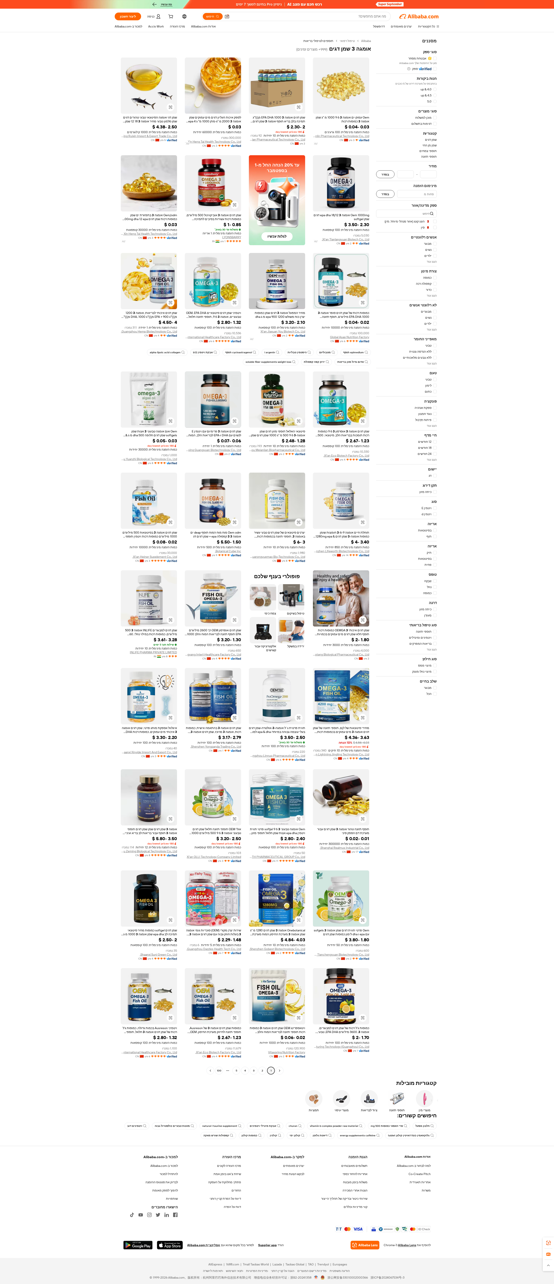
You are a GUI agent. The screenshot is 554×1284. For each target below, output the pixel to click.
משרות (426, 1190)
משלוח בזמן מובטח (355, 1182)
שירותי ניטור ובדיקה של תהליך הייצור (344, 1198)
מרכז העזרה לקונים (229, 1165)
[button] (227, 16)
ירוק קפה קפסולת (314, 361)
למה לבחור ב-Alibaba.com (414, 1165)
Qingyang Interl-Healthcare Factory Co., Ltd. (213, 654)
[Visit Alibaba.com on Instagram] (149, 1214)
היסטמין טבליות (297, 352)
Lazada (277, 1264)
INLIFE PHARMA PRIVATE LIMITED (153, 652)
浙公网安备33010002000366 (347, 1277)
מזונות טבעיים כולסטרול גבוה (172, 1125)
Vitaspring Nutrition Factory (286, 1052)
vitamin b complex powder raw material (334, 1125)
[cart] (170, 17)
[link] (548, 1243)
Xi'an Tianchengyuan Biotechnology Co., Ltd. (341, 954)
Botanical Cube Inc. (228, 551)
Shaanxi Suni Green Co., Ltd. (158, 954)
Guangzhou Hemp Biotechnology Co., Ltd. (149, 331)
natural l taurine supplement (219, 1125)
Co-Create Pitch (420, 1174)
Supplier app (267, 1245)
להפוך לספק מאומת (165, 1190)
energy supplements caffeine (357, 1135)
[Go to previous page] (279, 1071)
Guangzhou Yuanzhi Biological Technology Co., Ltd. (149, 459)
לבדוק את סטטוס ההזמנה (161, 1182)
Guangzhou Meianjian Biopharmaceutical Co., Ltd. (277, 450)
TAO (311, 1264)
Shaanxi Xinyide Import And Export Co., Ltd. (149, 752)
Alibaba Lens (407, 1245)
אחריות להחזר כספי (355, 1174)
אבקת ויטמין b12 (203, 352)
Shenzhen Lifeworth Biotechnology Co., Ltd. (341, 551)
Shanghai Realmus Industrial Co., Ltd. (344, 847)
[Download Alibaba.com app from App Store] (170, 1245)
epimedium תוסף (353, 352)
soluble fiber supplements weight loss (268, 361)
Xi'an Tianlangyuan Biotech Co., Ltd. (345, 239)
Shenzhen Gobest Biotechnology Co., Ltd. (277, 949)
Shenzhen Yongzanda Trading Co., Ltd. (215, 746)
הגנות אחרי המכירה (355, 1190)
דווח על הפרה (232, 1207)
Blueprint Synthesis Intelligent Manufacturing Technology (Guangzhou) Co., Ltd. (341, 1046)
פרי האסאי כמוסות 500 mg (387, 1125)
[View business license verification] (316, 1277)
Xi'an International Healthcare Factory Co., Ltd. (213, 337)
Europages (340, 1264)
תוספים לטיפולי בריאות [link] (318, 41)
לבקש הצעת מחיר (293, 1174)
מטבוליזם (325, 352)
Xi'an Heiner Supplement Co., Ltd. (154, 556)
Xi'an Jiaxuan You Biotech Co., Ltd (283, 331)
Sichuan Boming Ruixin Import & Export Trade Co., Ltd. (149, 136)
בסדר (385, 174)
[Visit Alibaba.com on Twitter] (158, 1214)
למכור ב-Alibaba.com (164, 1165)
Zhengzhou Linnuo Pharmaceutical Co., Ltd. (277, 755)
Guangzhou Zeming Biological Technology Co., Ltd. (149, 851)
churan (293, 1125)
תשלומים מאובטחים (354, 1165)
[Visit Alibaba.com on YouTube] (140, 1214)
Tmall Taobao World (256, 1264)
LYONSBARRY (231, 237)
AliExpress (215, 1264)
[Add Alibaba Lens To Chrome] (365, 1245)
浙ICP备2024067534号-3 (387, 1277)
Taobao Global (294, 1264)
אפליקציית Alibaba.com (203, 1245)
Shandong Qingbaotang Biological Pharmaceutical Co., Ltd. (341, 654)
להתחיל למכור (169, 1174)
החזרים (236, 1190)
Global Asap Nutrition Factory (349, 337)
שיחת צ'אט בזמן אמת (227, 1174)
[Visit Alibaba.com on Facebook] (175, 1214)
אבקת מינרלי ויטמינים (263, 1125)
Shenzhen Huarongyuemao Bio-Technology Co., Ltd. (277, 556)
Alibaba (366, 41)
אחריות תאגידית (420, 1182)
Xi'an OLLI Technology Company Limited (214, 857)
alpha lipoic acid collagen (165, 352)
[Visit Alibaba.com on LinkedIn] (166, 1214)
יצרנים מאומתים (293, 1165)
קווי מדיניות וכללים (355, 1207)
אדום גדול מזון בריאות (350, 361)
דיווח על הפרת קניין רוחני (225, 1198)
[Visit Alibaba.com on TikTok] (132, 1214)
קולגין (273, 1135)
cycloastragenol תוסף (238, 352)
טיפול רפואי (347, 41)
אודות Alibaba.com (417, 1156)
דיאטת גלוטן (320, 1135)
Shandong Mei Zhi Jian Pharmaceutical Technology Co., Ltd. (277, 139)
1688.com (232, 1264)
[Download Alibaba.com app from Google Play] (138, 1245)
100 (219, 1070)
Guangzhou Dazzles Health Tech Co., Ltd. (214, 949)
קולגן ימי (295, 1135)
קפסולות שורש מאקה (216, 1135)
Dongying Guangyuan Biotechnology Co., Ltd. (213, 450)
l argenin (269, 352)
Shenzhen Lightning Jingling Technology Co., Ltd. (341, 754)
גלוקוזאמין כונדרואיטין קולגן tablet (409, 1135)
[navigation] (406, 556)
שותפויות (172, 1198)
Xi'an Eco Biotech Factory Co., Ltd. (346, 455)
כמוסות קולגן (249, 1135)
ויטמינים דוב (134, 1125)
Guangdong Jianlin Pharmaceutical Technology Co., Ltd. (341, 136)
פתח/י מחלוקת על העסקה (224, 1182)
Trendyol (323, 1264)
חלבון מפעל (423, 1125)
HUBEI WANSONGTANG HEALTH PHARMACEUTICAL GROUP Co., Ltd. (277, 857)
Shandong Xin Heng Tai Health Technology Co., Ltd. (213, 141)
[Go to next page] (210, 1071)
